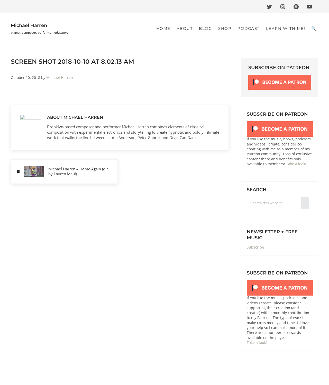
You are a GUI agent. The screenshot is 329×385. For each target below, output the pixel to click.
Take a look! (296, 164)
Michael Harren (29, 25)
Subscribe (255, 247)
